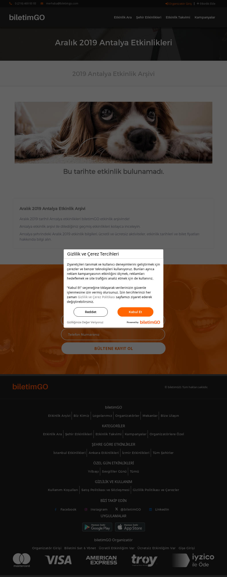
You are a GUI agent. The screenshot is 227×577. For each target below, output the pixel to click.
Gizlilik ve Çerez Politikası (96, 297)
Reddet (90, 312)
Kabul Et (135, 312)
